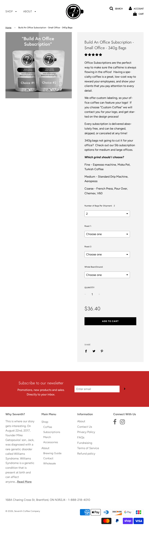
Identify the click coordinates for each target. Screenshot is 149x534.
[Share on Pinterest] (102, 351)
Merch (47, 437)
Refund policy (86, 453)
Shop (9, 11)
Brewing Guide (52, 453)
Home (8, 27)
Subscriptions (51, 432)
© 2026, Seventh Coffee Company (22, 511)
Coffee (47, 427)
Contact (48, 458)
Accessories (50, 442)
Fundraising (84, 443)
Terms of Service (88, 448)
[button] (93, 54)
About (28, 11)
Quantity (89, 287)
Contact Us (84, 426)
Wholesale (49, 463)
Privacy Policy (86, 432)
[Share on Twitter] (94, 351)
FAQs (80, 437)
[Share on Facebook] (87, 351)
